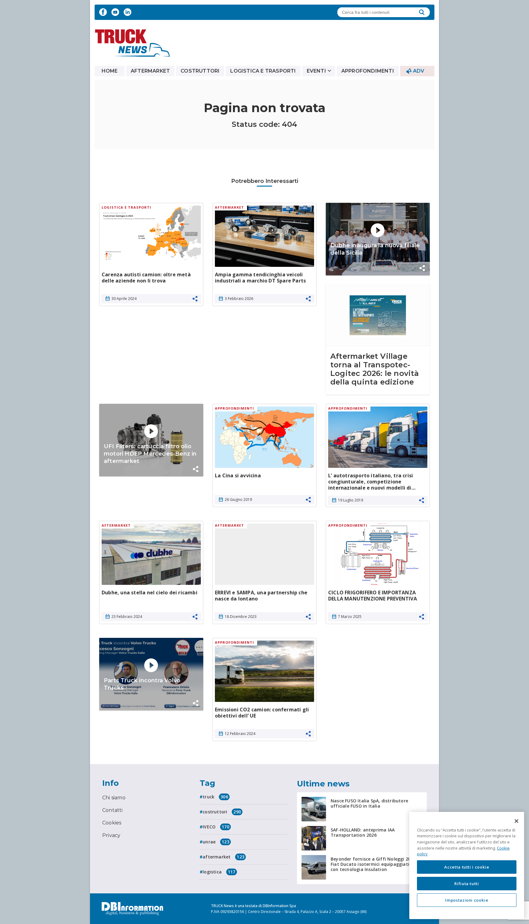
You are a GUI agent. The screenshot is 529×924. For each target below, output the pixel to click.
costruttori (222, 812)
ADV (419, 71)
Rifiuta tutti (466, 883)
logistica (219, 872)
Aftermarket (150, 71)
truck (215, 797)
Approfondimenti (367, 71)
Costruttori (200, 71)
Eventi (316, 71)
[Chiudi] (516, 821)
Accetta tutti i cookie (466, 867)
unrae (216, 842)
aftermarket (223, 857)
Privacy (111, 835)
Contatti (112, 810)
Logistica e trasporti (263, 71)
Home (110, 71)
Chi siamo (114, 798)
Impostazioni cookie (466, 900)
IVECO (216, 827)
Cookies (111, 823)
